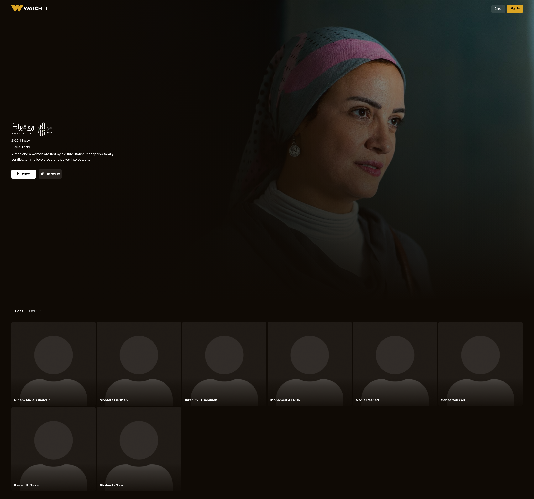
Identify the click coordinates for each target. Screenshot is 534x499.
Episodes (53, 174)
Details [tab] (35, 310)
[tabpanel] (267, 407)
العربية (498, 9)
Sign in (515, 9)
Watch (25, 174)
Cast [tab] (19, 310)
